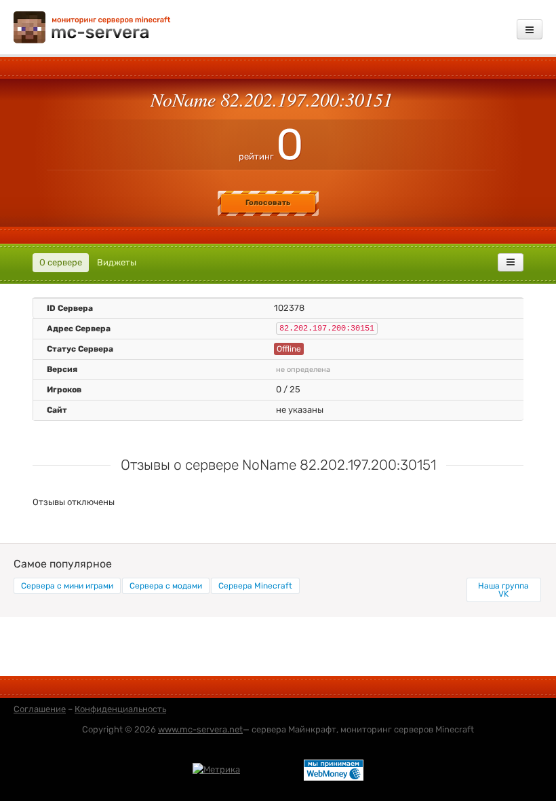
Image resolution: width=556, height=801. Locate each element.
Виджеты (116, 262)
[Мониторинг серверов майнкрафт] (92, 26)
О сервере (60, 262)
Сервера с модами (166, 586)
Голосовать (267, 202)
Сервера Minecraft (255, 586)
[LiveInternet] (272, 769)
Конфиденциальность (120, 709)
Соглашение (40, 709)
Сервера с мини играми (67, 586)
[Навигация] (529, 29)
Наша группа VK (503, 590)
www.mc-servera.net (200, 729)
